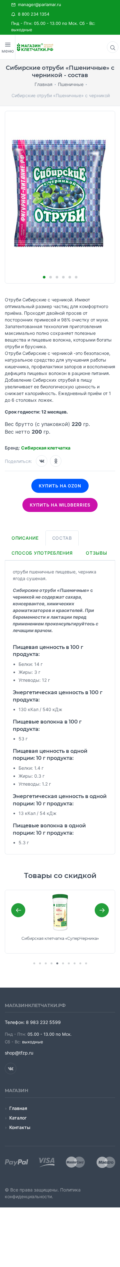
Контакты (19, 1127)
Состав (62, 538)
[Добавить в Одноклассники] (55, 461)
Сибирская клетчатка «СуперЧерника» (60, 938)
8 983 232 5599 (43, 1022)
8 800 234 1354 (32, 14)
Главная (18, 1108)
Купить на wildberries (60, 505)
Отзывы (96, 553)
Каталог (18, 1117)
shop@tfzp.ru (19, 1052)
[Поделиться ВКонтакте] (41, 461)
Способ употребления (42, 553)
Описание (25, 538)
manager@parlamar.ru (38, 4)
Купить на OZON (60, 485)
